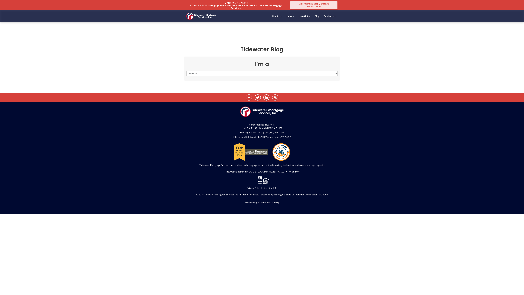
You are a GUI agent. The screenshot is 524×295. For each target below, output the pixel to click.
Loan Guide (304, 16)
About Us (276, 16)
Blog (317, 16)
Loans (289, 16)
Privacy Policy (253, 188)
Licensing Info (270, 188)
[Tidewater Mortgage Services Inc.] (201, 15)
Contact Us (330, 16)
